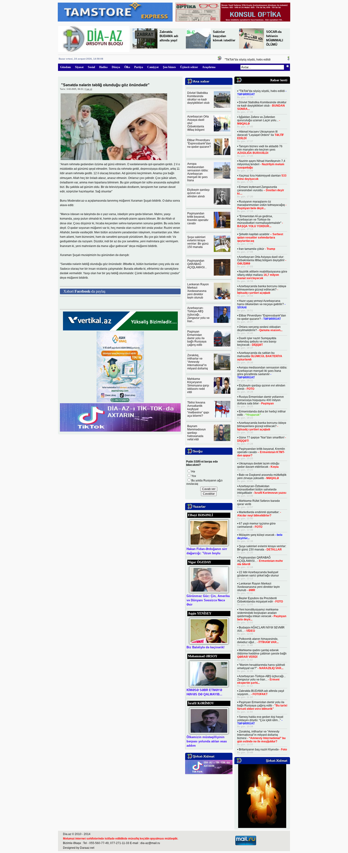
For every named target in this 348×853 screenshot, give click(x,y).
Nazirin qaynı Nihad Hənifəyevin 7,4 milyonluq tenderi (261, 164)
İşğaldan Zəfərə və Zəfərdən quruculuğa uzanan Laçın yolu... (258, 120)
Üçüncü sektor (189, 67)
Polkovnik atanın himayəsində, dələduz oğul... (258, 640)
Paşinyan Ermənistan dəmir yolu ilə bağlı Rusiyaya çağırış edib (196, 338)
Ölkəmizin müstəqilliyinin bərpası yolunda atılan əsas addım (207, 741)
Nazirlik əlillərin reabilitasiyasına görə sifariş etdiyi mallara (262, 275)
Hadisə (103, 67)
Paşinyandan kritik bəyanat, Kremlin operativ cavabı (197, 218)
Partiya (138, 67)
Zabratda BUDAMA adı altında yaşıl (169, 36)
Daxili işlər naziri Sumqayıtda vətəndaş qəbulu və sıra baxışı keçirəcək (256, 341)
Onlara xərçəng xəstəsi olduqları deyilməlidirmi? (259, 328)
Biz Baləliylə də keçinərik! (205, 647)
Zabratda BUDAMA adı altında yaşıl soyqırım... (260, 692)
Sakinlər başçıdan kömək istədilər (224, 36)
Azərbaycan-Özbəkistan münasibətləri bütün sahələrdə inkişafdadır (261, 489)
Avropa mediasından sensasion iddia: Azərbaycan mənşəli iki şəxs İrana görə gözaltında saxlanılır (262, 372)
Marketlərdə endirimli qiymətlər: (259, 514)
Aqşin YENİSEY (199, 613)
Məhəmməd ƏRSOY (202, 656)
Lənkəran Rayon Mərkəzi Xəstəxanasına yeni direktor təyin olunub (198, 291)
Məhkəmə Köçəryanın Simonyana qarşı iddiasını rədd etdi (198, 385)
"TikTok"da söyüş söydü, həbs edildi (239, 59)
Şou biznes (169, 67)
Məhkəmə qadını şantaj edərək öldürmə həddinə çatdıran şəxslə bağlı (261, 653)
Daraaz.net (87, 847)
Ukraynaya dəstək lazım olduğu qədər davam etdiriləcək (258, 465)
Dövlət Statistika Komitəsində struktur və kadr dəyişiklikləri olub (198, 97)
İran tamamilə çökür (257, 249)
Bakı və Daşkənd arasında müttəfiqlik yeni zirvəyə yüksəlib (261, 476)
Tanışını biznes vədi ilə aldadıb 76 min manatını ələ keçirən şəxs (259, 150)
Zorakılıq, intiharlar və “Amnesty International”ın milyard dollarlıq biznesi (261, 736)
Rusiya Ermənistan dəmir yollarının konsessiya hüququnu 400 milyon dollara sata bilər (260, 400)
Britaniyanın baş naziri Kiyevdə (263, 749)
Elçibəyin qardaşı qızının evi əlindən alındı (198, 193)
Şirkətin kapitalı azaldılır (260, 237)
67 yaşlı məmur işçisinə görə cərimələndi (256, 525)
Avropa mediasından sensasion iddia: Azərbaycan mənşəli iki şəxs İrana (197, 172)
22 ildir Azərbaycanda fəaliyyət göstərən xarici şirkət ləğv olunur (258, 574)
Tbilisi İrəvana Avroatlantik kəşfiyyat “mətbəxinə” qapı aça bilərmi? (198, 409)
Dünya (116, 67)
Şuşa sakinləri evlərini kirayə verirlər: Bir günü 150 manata (198, 242)
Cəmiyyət (153, 67)
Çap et (88, 89)
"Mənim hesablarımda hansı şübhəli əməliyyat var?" (261, 666)
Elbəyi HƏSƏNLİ (200, 515)
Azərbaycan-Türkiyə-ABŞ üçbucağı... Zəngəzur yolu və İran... (198, 314)
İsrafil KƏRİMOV (201, 703)
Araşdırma (208, 67)
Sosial (91, 67)
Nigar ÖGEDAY (199, 562)
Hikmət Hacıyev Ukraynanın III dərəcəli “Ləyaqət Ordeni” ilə (260, 135)
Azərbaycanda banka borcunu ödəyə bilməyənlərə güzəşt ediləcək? (261, 289)
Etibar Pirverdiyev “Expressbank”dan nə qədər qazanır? (199, 143)
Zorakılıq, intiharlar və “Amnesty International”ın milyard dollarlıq (197, 362)
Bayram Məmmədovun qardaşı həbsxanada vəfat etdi (196, 432)
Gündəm (65, 67)
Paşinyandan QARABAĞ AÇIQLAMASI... (197, 264)
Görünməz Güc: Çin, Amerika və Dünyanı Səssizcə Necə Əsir (208, 600)
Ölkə (127, 67)
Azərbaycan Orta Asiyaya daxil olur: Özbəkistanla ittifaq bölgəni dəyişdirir (261, 260)
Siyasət (79, 67)
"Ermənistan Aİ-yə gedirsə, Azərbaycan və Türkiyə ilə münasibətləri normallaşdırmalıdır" (260, 221)
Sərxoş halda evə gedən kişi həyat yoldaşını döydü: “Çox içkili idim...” (260, 720)
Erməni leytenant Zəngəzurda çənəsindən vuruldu (260, 190)
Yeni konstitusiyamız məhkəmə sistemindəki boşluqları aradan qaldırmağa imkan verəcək (261, 614)
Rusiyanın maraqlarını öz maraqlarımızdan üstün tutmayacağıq (261, 205)
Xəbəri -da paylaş (84, 291)
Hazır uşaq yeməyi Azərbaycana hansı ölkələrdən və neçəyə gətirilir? (261, 304)
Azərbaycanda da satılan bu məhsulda (259, 356)
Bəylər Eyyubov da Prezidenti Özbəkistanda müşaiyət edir (260, 600)
